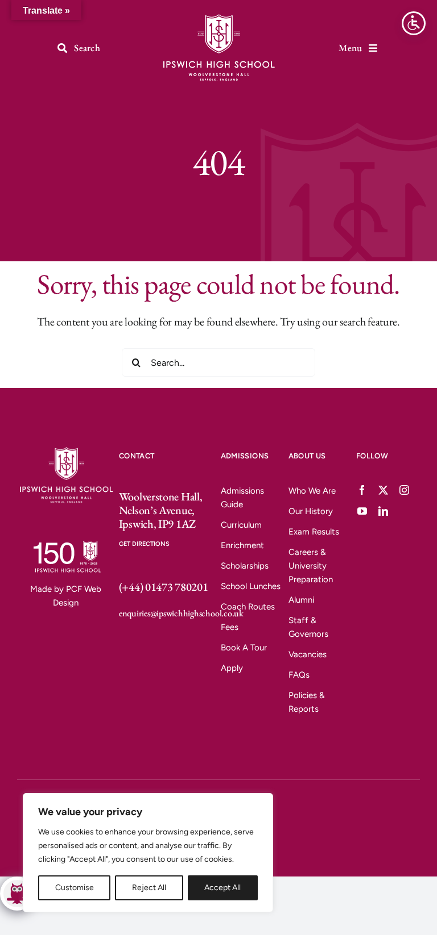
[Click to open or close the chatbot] (17, 893)
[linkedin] (383, 511)
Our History (310, 511)
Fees (229, 627)
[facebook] (362, 490)
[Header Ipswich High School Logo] (218, 15)
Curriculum (241, 525)
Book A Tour (244, 647)
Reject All (149, 887)
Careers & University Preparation (310, 566)
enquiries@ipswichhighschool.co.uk (181, 613)
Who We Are (312, 491)
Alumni (301, 600)
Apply (232, 668)
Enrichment (242, 545)
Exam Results (313, 532)
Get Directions (144, 544)
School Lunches (251, 586)
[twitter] (383, 490)
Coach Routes (248, 607)
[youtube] (362, 511)
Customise (74, 887)
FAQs (299, 675)
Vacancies (307, 654)
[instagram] (404, 490)
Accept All (222, 887)
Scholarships (245, 566)
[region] (148, 852)
